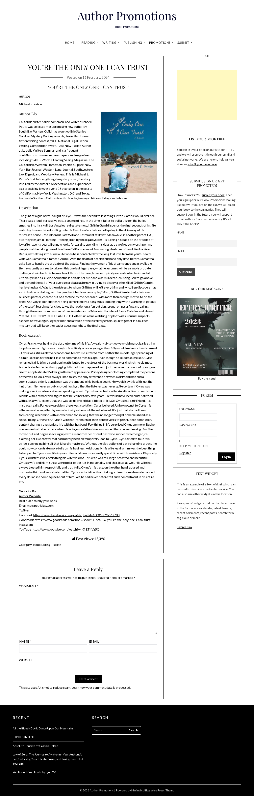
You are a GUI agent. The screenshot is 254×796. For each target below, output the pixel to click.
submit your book (213, 195)
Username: (187, 409)
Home (69, 42)
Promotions (159, 42)
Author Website (30, 496)
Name (25, 641)
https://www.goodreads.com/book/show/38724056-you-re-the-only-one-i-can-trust (92, 520)
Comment (28, 586)
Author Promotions (127, 15)
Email (95, 641)
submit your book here (202, 164)
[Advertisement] (207, 95)
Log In (226, 457)
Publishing (132, 42)
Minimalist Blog (140, 790)
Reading (88, 42)
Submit (183, 42)
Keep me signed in (193, 446)
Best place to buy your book (38, 501)
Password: (188, 425)
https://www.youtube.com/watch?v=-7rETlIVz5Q (65, 529)
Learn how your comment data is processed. (101, 687)
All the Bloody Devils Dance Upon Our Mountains (43, 728)
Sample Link (184, 527)
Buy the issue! (207, 378)
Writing (109, 42)
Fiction (56, 544)
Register (185, 453)
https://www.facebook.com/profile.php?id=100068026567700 (76, 515)
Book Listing (41, 544)
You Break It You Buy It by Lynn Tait (35, 772)
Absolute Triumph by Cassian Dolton (35, 746)
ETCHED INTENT (24, 737)
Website (26, 660)
